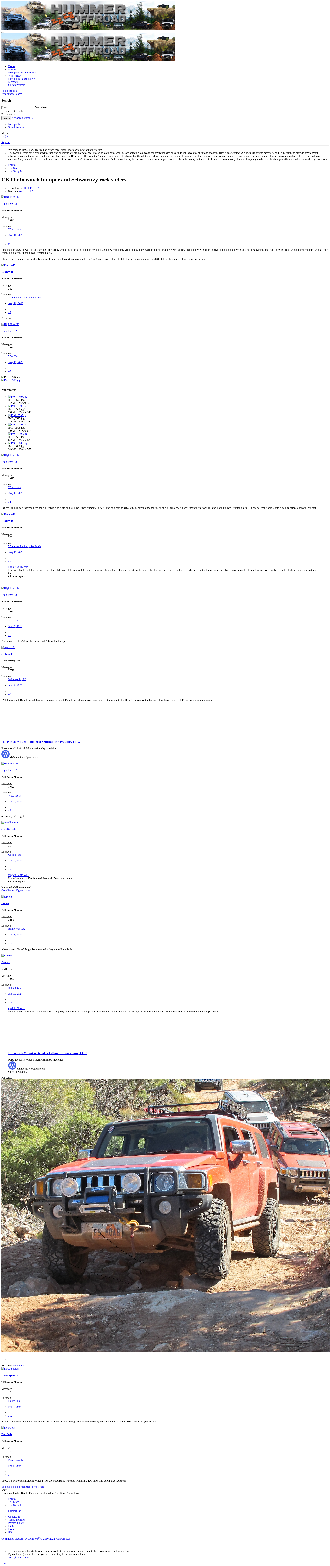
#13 (10, 1474)
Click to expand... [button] (18, 576)
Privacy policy (16, 1522)
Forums (12, 69)
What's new (14, 75)
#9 (9, 869)
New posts (14, 72)
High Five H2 (31, 187)
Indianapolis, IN (17, 679)
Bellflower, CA (16, 928)
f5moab (5, 962)
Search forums (28, 72)
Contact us (14, 1516)
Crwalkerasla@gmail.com (15, 890)
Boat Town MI (16, 1460)
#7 (9, 694)
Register (5, 142)
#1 (9, 243)
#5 (9, 561)
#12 (10, 1415)
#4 (9, 502)
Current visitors (16, 84)
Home (11, 66)
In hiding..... (14, 987)
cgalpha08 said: (16, 1008)
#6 (9, 635)
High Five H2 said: (18, 566)
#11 (10, 1002)
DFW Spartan (9, 1375)
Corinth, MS (15, 854)
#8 (9, 810)
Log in (5, 136)
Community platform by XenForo (36, 1538)
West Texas (14, 229)
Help (11, 1525)
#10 (10, 943)
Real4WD (7, 271)
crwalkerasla (8, 829)
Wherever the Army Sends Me (24, 297)
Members (13, 81)
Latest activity (28, 78)
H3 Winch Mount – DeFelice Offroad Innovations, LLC (40, 742)
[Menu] (2, 32)
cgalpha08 (7, 653)
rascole (5, 903)
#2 (9, 312)
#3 (9, 371)
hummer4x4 (14, 1510)
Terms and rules (16, 1519)
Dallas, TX (14, 1400)
